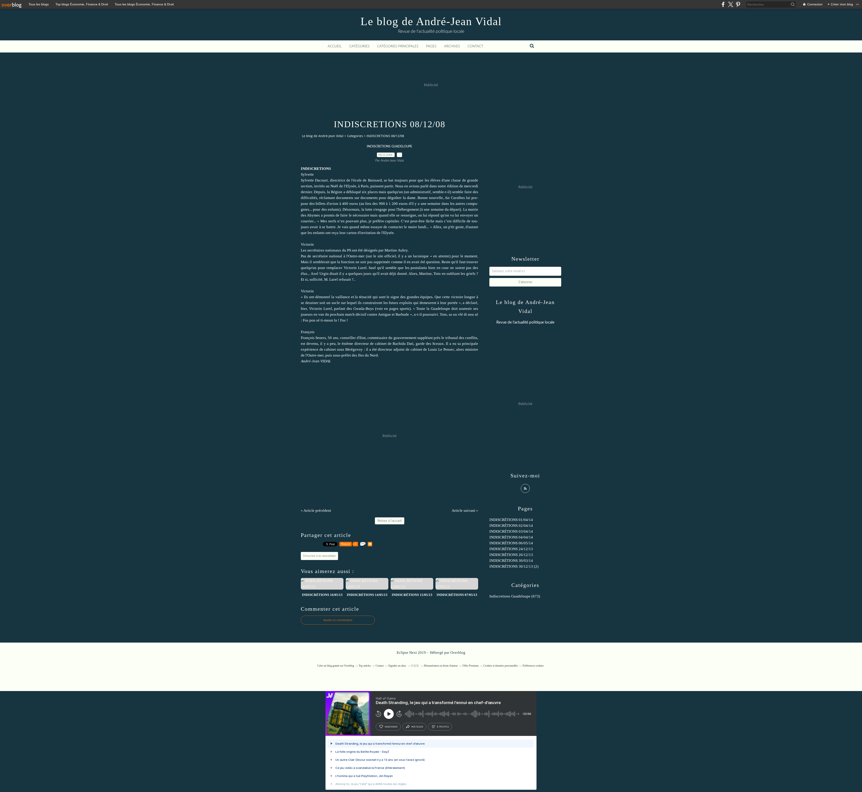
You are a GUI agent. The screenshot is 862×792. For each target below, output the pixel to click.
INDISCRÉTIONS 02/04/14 (511, 525)
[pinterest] (738, 4)
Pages (431, 46)
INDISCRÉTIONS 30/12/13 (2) (514, 566)
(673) (514, 596)
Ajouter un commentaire (337, 620)
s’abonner (391, 726)
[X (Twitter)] (730, 4)
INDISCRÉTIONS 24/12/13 (511, 549)
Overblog (457, 652)
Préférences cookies (533, 665)
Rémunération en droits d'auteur (441, 665)
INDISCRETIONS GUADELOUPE (389, 146)
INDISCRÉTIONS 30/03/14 (511, 560)
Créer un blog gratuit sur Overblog (335, 665)
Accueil (335, 46)
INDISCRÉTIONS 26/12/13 (511, 555)
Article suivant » (465, 510)
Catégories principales (397, 46)
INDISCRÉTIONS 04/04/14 (511, 537)
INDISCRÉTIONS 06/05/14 (511, 543)
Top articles (365, 665)
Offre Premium (470, 665)
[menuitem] (334, 46)
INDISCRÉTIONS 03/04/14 (511, 531)
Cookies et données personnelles (500, 665)
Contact (475, 46)
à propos (443, 726)
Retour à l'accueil (390, 521)
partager (417, 726)
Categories (355, 136)
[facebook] (723, 4)
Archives (452, 46)
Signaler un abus (397, 665)
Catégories (359, 46)
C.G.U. (415, 665)
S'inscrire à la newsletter (319, 556)
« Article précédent (316, 510)
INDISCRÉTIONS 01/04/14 (511, 520)
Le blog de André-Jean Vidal (431, 21)
